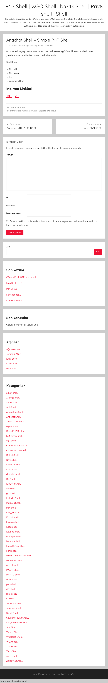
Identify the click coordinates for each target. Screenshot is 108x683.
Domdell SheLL (14, 300)
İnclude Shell (13, 498)
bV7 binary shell (14, 436)
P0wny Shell (12, 570)
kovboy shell (12, 522)
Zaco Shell (11, 651)
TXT (9, 96)
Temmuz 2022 (13, 354)
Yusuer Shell (12, 646)
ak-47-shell (12, 393)
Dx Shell (10, 479)
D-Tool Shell (12, 455)
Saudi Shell (12, 613)
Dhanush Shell (13, 464)
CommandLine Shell (17, 445)
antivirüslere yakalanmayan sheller (25, 111)
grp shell (10, 493)
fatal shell (11, 488)
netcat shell (12, 565)
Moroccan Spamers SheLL (19, 555)
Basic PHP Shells (17, 107)
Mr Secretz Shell (14, 560)
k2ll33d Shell (13, 512)
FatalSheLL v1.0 (14, 283)
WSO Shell (12, 641)
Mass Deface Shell (15, 546)
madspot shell (13, 536)
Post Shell (11, 579)
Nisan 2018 (11, 363)
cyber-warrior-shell (16, 450)
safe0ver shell (13, 608)
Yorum (10, 154)
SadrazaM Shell (14, 603)
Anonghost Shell (14, 412)
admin (40, 45)
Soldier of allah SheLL (17, 617)
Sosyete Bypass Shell (17, 622)
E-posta (11, 205)
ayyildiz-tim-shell (15, 421)
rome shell (11, 593)
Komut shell (12, 517)
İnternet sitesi (13, 213)
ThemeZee (69, 674)
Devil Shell (11, 460)
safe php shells (49, 111)
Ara (8, 246)
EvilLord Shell (13, 483)
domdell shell (13, 474)
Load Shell (11, 527)
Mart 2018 (11, 368)
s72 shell (10, 598)
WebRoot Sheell (14, 637)
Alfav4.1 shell (13, 397)
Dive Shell (11, 469)
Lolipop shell (13, 531)
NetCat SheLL (13, 294)
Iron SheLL (11, 289)
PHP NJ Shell (13, 574)
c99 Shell (11, 440)
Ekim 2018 (11, 358)
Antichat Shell (13, 417)
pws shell (11, 584)
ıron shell (11, 507)
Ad (8, 197)
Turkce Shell (12, 632)
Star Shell (11, 627)
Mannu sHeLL (13, 541)
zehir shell (11, 656)
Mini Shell (11, 551)
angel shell (12, 402)
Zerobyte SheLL (14, 661)
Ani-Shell (11, 407)
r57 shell (10, 589)
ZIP (17, 96)
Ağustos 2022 (13, 349)
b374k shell (12, 426)
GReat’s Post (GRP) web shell (21, 277)
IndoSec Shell (13, 503)
